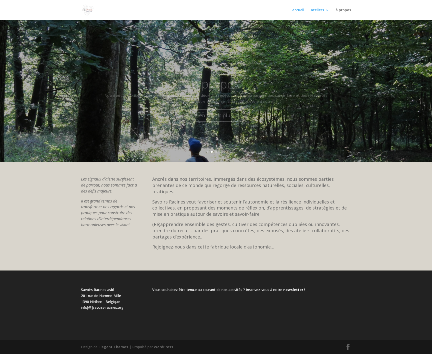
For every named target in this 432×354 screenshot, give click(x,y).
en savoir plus (216, 106)
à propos (343, 10)
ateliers (317, 10)
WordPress (163, 346)
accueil (298, 10)
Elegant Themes (113, 346)
